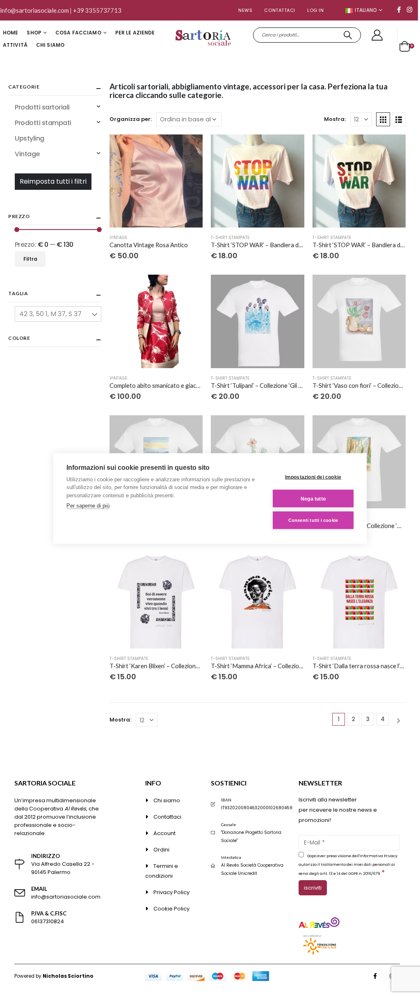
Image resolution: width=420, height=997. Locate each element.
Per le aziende (135, 32)
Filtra (30, 258)
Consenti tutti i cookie (313, 520)
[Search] (348, 35)
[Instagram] (409, 9)
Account (164, 833)
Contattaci (279, 10)
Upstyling (29, 138)
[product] (156, 181)
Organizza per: (131, 119)
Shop (34, 32)
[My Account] (377, 35)
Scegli (290, 148)
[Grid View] (383, 119)
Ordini (161, 850)
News (245, 10)
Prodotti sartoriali (42, 107)
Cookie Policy (171, 909)
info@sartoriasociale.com (34, 10)
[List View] (399, 119)
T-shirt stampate (230, 237)
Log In (315, 10)
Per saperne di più (88, 506)
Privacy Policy (171, 892)
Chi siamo (50, 44)
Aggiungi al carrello (189, 148)
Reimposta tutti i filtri (53, 181)
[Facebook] (399, 9)
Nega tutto (313, 498)
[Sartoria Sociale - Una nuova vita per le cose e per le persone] (204, 39)
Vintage (118, 237)
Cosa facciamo (78, 32)
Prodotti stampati (43, 122)
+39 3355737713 (97, 10)
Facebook (375, 976)
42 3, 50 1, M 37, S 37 (50, 314)
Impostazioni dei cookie (313, 477)
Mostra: (335, 119)
